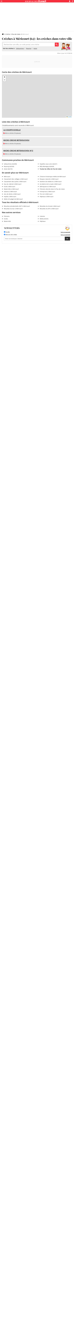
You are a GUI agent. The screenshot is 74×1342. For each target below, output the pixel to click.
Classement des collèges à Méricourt (16, 179)
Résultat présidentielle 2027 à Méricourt (17, 206)
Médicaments (44, 219)
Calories (42, 216)
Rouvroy (28, 48)
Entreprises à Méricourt (47, 191)
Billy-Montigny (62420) (47, 166)
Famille (7, 232)
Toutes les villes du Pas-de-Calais (50, 169)
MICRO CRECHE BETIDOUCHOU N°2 (18, 150)
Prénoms (7, 216)
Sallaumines (20, 48)
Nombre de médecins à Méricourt (51, 181)
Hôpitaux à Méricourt (46, 196)
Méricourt (7, 176)
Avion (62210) (8, 169)
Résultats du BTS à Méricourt (49, 209)
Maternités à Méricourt (11, 189)
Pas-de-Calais (16, 34)
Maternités (7, 221)
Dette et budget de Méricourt (13, 199)
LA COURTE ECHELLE (12, 130)
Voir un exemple (65, 232)
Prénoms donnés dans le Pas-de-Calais (52, 189)
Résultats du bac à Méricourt (13, 209)
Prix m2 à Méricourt (46, 194)
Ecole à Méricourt (9, 186)
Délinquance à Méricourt (48, 186)
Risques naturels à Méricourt (49, 179)
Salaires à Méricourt (10, 191)
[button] (4, 77)
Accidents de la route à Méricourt (50, 184)
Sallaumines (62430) (10, 164)
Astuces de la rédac (11, 234)
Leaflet (70, 117)
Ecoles (6, 219)
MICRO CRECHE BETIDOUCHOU (16, 140)
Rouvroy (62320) (9, 166)
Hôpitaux (42, 221)
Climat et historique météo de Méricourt (53, 176)
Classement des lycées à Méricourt (15, 181)
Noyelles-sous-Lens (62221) (48, 164)
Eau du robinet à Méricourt (12, 184)
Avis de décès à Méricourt (12, 194)
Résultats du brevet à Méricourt (50, 206)
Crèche (7, 34)
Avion (35, 48)
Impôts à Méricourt (10, 196)
